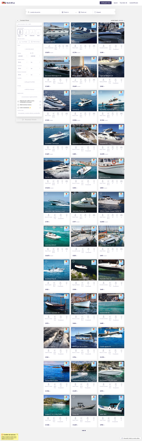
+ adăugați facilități (29, 82)
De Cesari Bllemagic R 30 (53, 76)
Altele (38, 35)
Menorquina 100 (105, 177)
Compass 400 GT (105, 42)
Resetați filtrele (30, 119)
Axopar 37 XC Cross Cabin (53, 414)
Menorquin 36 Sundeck (79, 346)
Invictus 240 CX (50, 346)
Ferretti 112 (48, 177)
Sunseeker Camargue (52, 143)
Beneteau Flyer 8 (105, 245)
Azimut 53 (75, 109)
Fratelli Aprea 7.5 (105, 346)
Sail (26, 35)
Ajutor (116, 3)
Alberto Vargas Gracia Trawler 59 (110, 211)
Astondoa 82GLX (50, 245)
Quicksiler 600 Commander (81, 143)
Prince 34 (75, 414)
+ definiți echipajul (29, 89)
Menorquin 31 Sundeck (79, 313)
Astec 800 (103, 414)
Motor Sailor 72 (77, 76)
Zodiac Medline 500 (78, 279)
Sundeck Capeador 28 (52, 313)
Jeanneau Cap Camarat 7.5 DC (55, 211)
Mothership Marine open (80, 380)
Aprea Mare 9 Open (51, 380)
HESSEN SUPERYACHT (52, 109)
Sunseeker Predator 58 (107, 109)
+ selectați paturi (29, 49)
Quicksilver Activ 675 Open (108, 380)
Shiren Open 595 (77, 245)
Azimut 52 (75, 42)
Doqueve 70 (103, 143)
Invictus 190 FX (105, 313)
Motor (19, 35)
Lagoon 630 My (50, 42)
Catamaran (32, 35)
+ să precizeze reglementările (29, 97)
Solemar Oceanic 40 (106, 76)
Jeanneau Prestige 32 (79, 211)
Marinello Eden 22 (105, 279)
